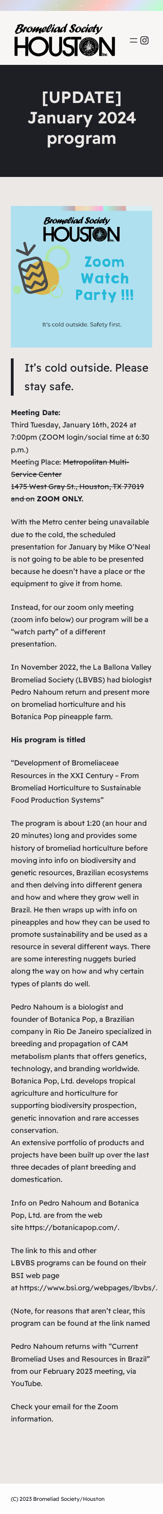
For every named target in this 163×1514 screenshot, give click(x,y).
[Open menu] (133, 40)
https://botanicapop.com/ (71, 1227)
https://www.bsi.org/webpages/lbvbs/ (87, 1287)
